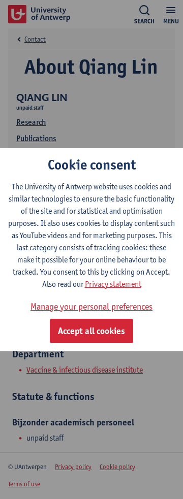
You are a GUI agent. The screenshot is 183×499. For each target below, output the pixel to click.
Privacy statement (113, 284)
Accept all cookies (91, 331)
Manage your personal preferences (91, 306)
